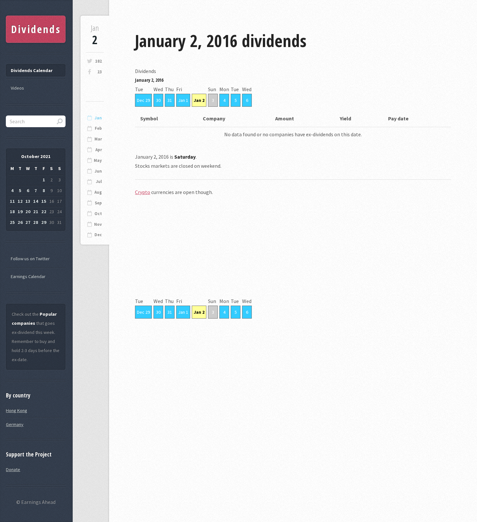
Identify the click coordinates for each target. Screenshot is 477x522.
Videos (17, 88)
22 (43, 211)
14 (35, 201)
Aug (98, 192)
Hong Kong (16, 410)
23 (99, 72)
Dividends (36, 29)
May (98, 160)
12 (20, 201)
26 (20, 222)
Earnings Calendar (28, 276)
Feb (98, 128)
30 (158, 100)
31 (169, 100)
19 (20, 211)
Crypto (142, 192)
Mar (98, 139)
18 (12, 211)
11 (12, 201)
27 (28, 222)
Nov (98, 224)
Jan (98, 118)
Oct (98, 214)
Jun (98, 171)
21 (35, 211)
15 (43, 201)
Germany (14, 424)
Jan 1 (183, 100)
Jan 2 (199, 100)
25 (12, 222)
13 (28, 201)
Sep (98, 203)
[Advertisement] (293, 251)
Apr (98, 150)
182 (98, 61)
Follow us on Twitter (30, 258)
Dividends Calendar (32, 70)
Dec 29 (143, 100)
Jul (99, 181)
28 (35, 222)
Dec (98, 235)
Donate (13, 469)
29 (43, 222)
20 (28, 211)
